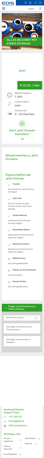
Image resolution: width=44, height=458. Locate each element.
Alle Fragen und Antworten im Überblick (18, 341)
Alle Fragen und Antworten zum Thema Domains (19, 328)
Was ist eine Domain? (15, 318)
